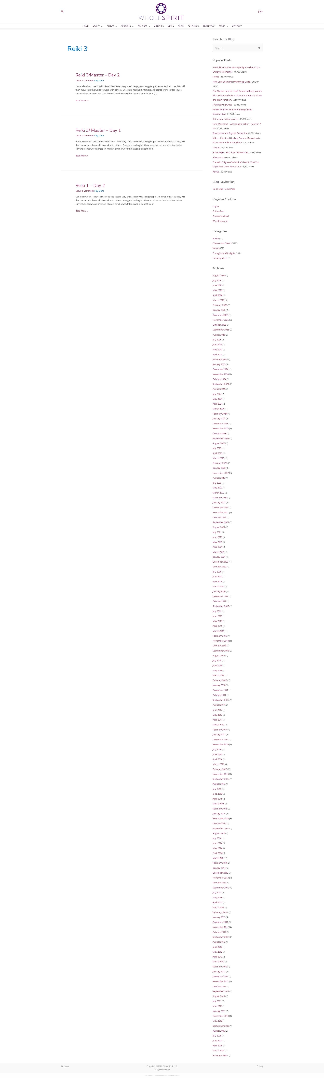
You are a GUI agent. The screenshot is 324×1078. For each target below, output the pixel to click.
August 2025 (219, 334)
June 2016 (217, 754)
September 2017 (221, 699)
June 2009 (217, 1040)
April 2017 (217, 719)
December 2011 (220, 976)
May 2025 (217, 349)
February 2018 (220, 680)
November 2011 (221, 981)
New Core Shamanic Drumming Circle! (231, 81)
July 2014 (217, 838)
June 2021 (217, 537)
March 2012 (218, 961)
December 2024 (220, 369)
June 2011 (217, 1006)
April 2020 (217, 581)
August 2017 (219, 704)
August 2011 (219, 996)
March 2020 (218, 586)
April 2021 (217, 546)
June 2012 (217, 946)
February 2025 (220, 359)
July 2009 (217, 1035)
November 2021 (221, 512)
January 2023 (219, 467)
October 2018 (219, 645)
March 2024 (218, 408)
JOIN (260, 11)
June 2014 (217, 843)
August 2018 (219, 655)
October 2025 (219, 324)
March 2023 (218, 458)
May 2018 (217, 670)
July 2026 (217, 280)
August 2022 (219, 477)
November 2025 (221, 319)
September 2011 (221, 991)
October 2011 (219, 986)
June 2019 (217, 616)
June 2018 (217, 665)
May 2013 (217, 897)
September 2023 (221, 438)
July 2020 (217, 571)
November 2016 (221, 744)
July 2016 (217, 749)
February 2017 (220, 729)
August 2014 (219, 833)
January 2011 (219, 1011)
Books (216, 238)
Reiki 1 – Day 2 (90, 186)
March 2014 (218, 857)
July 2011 (217, 1001)
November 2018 (221, 640)
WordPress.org (220, 220)
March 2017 (218, 724)
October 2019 (219, 601)
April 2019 (217, 625)
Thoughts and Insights (224, 253)
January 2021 (219, 556)
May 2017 (217, 714)
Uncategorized (220, 258)
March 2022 (218, 492)
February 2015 (220, 808)
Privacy (260, 1066)
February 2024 (220, 413)
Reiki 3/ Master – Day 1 (98, 130)
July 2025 (217, 339)
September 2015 (221, 778)
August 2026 (219, 275)
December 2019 (220, 596)
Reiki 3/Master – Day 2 (97, 75)
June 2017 (217, 709)
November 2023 (221, 428)
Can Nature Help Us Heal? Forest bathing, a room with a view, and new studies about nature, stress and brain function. (237, 95)
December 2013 (220, 872)
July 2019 (217, 611)
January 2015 (219, 813)
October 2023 (219, 433)
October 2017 (219, 695)
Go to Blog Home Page (224, 188)
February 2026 (220, 305)
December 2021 (220, 507)
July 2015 (217, 788)
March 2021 (218, 551)
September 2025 (221, 329)
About (216, 171)
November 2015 (221, 774)
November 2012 (221, 927)
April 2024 (217, 403)
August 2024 (219, 388)
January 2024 (219, 418)
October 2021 (219, 517)
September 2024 (221, 383)
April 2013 (217, 902)
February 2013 (220, 912)
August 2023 (219, 443)
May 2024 (217, 398)
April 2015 (217, 798)
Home (216, 76)
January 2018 (219, 685)
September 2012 (221, 936)
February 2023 (220, 462)
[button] (62, 11)
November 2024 (221, 374)
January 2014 (219, 867)
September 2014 (221, 828)
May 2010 (217, 1020)
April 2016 (217, 759)
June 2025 (217, 344)
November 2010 (221, 1015)
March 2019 (218, 630)
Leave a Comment (84, 80)
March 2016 (218, 764)
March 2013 (218, 907)
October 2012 (219, 932)
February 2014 (220, 862)
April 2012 (217, 956)
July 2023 (217, 448)
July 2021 (217, 532)
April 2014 (217, 853)
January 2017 (219, 734)
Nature (216, 248)
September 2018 (221, 650)
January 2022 (219, 502)
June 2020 (217, 576)
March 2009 (218, 1050)
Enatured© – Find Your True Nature (230, 152)
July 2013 (217, 892)
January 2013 (219, 917)
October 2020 (219, 566)
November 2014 (221, 818)
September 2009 (221, 1025)
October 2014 (219, 823)
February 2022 (220, 497)
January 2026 (219, 309)
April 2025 (217, 354)
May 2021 (217, 541)
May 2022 (217, 487)
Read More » (81, 100)
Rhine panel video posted (225, 119)
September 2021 (221, 522)
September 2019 (221, 606)
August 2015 (219, 783)
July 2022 (217, 482)
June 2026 (217, 285)
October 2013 (219, 882)
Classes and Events (222, 243)
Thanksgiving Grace (222, 104)
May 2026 (217, 290)
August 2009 (219, 1030)
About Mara (219, 157)
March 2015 (218, 803)
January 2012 (219, 971)
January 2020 (219, 591)
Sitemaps (65, 1066)
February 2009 (220, 1055)
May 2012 (217, 951)
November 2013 (221, 877)
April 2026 (217, 295)
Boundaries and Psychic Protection (230, 133)
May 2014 (217, 848)
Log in (216, 206)
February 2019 (220, 635)
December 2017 (220, 690)
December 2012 (220, 922)
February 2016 (220, 769)
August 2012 (219, 941)
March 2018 (218, 675)
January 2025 (219, 364)
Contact (217, 147)
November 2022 (221, 472)
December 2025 (220, 314)
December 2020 (220, 561)
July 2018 (217, 660)
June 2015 (217, 793)
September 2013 (221, 887)
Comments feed (221, 216)
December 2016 (220, 739)
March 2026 (218, 300)
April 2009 (217, 1045)
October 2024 (219, 379)
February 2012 (220, 966)
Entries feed (218, 211)
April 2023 (217, 453)
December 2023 (220, 423)
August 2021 (219, 527)
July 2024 (217, 393)
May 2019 (217, 620)
